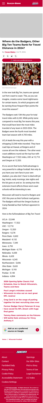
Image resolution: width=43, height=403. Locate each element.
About (4, 357)
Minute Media (13, 387)
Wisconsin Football (15, 339)
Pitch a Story (31, 365)
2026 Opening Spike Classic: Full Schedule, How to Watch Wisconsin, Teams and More (20, 284)
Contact (5, 361)
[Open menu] (3, 3)
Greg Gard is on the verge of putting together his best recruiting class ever (21, 301)
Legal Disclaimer (33, 373)
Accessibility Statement (12, 378)
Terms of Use (32, 369)
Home (4, 339)
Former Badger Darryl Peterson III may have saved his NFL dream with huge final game (22, 309)
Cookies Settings (9, 382)
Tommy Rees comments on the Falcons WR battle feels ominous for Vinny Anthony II (22, 318)
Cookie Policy (7, 373)
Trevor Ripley (10, 52)
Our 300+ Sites (32, 361)
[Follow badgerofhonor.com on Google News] (37, 330)
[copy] (15, 56)
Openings (30, 357)
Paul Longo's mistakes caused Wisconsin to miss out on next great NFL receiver (21, 293)
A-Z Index (30, 378)
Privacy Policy (8, 369)
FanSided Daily (8, 365)
